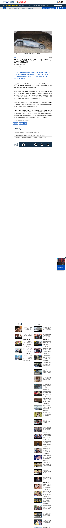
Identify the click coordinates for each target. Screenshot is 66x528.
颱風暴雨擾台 (15, 5)
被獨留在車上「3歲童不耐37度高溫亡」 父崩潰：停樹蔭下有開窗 (30, 138)
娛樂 (39, 5)
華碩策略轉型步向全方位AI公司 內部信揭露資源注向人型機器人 (20, 8)
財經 (26, 5)
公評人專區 (44, 8)
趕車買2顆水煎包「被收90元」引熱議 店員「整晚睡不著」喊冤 (30, 135)
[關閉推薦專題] (65, 258)
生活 (33, 5)
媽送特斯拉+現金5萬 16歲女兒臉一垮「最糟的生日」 (27, 132)
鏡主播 (49, 8)
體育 (36, 5)
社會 (30, 5)
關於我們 (53, 8)
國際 (23, 5)
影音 (4, 5)
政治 (20, 5)
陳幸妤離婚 (8, 5)
